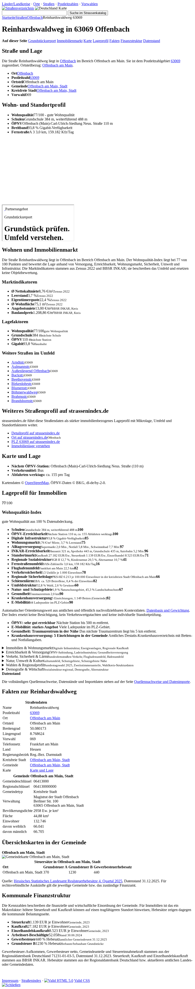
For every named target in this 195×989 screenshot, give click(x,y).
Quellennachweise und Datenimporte (162, 682)
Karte (87, 41)
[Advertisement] (97, 171)
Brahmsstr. (19, 396)
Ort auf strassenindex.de (29, 437)
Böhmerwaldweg (24, 392)
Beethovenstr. (21, 379)
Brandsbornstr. (22, 401)
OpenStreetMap (37, 483)
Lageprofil (100, 41)
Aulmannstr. (20, 367)
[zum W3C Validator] (58, 981)
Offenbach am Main (57, 65)
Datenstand (151, 41)
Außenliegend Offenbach (30, 371)
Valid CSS (82, 981)
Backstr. (17, 375)
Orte (36, 4)
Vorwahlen (89, 4)
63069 (175, 61)
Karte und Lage (42, 770)
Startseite (8, 17)
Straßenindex (31, 981)
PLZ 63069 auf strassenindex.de (35, 442)
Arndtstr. (17, 362)
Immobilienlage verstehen (30, 446)
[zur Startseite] (18, 8)
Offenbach (35, 17)
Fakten (114, 41)
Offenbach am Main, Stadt (47, 86)
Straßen (48, 4)
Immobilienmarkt (70, 41)
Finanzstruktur (131, 41)
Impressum (10, 981)
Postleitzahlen (68, 4)
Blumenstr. (19, 388)
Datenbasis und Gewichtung (167, 610)
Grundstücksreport (42, 41)
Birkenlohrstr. (21, 384)
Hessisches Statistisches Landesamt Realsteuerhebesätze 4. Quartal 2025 (68, 881)
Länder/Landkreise (16, 4)
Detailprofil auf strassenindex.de (35, 433)
